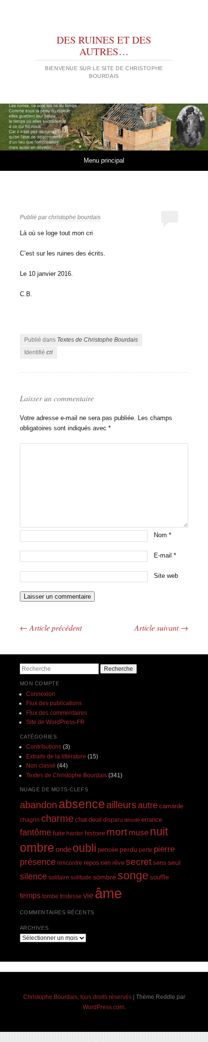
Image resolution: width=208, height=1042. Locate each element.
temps (30, 895)
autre (148, 805)
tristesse (71, 896)
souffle (159, 877)
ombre (37, 847)
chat (81, 819)
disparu (113, 819)
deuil (95, 819)
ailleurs (121, 805)
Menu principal (104, 160)
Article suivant (161, 627)
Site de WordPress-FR (55, 722)
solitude (81, 877)
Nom (162, 535)
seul (174, 862)
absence (82, 804)
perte (145, 849)
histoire (95, 833)
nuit (159, 832)
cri (49, 352)
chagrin (30, 819)
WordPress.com (103, 1007)
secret (138, 862)
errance (151, 819)
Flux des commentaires (56, 713)
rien (106, 862)
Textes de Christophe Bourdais (97, 339)
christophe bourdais (74, 217)
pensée (108, 849)
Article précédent (51, 627)
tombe (50, 896)
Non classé (41, 765)
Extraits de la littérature (56, 756)
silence (33, 876)
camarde (171, 806)
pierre (164, 849)
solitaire (58, 877)
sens (159, 863)
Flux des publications (54, 703)
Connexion (40, 694)
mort (116, 831)
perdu (128, 849)
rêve (118, 862)
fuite (59, 833)
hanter (74, 833)
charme (57, 818)
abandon (38, 805)
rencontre (69, 863)
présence (38, 862)
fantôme (35, 832)
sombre (104, 877)
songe (133, 875)
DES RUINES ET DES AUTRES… (104, 45)
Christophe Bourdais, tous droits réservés (77, 997)
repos (91, 863)
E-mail (165, 555)
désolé (132, 820)
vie (88, 895)
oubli (84, 848)
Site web (166, 575)
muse (139, 832)
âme (108, 893)
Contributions (43, 746)
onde (63, 849)
